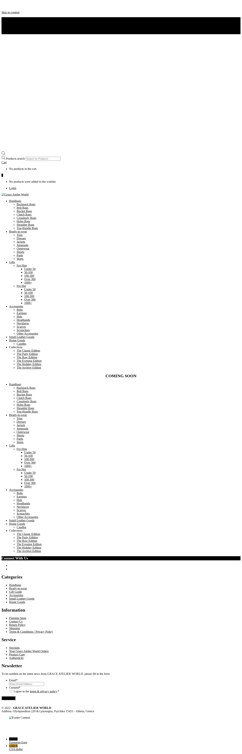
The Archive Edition (29, 367)
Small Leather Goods (21, 337)
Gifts (12, 262)
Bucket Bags (24, 211)
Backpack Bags (26, 204)
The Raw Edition (27, 357)
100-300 (29, 275)
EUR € (18, 740)
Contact (13, 25)
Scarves (21, 326)
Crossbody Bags (26, 218)
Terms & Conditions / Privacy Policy (31, 631)
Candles (21, 343)
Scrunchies (23, 330)
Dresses (21, 238)
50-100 (28, 272)
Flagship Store (17, 618)
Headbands (23, 320)
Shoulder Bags (25, 224)
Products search (16, 158)
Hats (19, 316)
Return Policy (17, 624)
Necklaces (23, 323)
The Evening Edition (29, 360)
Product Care (17, 654)
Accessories (16, 306)
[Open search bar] (3, 154)
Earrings (22, 313)
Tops (19, 235)
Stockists (14, 647)
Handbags (15, 201)
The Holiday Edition (29, 364)
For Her (21, 286)
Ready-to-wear (18, 231)
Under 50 (30, 269)
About (13, 18)
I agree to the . (36, 691)
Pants (20, 255)
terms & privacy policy (43, 691)
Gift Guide (15, 591)
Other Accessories (27, 333)
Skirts (20, 258)
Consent (14, 687)
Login (12, 188)
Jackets (21, 241)
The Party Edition (27, 354)
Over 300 (30, 279)
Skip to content (10, 12)
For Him (22, 265)
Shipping (14, 628)
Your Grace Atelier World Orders (29, 651)
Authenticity (16, 22)
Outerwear (23, 248)
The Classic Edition (28, 350)
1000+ (28, 282)
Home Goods (17, 340)
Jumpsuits (22, 245)
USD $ (16, 747)
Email (13, 680)
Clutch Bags (24, 214)
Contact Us (15, 621)
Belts (20, 309)
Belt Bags (22, 207)
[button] (4, 162)
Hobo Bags (23, 221)
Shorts (20, 252)
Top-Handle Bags (27, 228)
